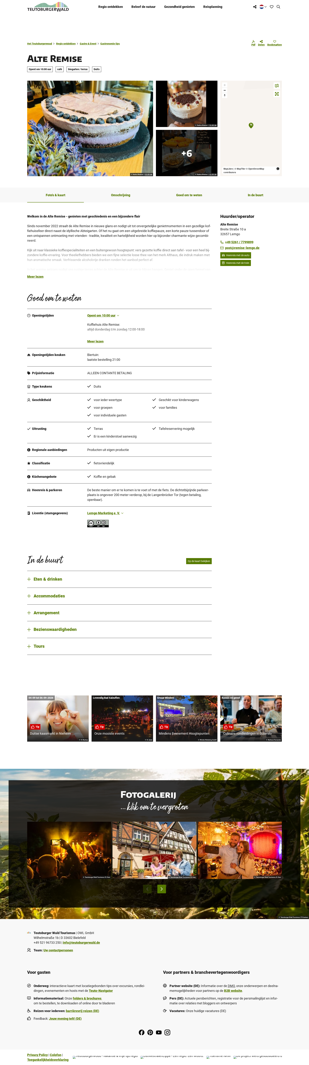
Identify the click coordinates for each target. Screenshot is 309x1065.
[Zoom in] (224, 85)
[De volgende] (161, 889)
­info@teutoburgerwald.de (81, 942)
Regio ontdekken (110, 7)
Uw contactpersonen (58, 950)
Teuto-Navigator (101, 991)
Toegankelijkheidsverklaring (47, 1060)
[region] (251, 128)
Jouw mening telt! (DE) (65, 1018)
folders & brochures (87, 998)
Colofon (55, 1055)
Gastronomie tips (110, 43)
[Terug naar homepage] (48, 7)
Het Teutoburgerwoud (39, 43)
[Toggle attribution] (278, 169)
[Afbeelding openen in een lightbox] (90, 128)
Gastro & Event (88, 43)
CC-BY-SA (148, 174)
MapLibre (228, 168)
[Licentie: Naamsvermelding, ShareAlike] (98, 526)
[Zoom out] (224, 90)
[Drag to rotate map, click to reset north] (224, 95)
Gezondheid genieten (179, 7)
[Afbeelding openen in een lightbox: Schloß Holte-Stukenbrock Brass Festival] (69, 850)
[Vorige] (147, 889)
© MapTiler (240, 168)
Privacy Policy (37, 1055)
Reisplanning (212, 7)
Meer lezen (35, 277)
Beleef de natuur (143, 7)
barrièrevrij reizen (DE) (82, 1011)
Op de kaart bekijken (199, 561)
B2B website (233, 991)
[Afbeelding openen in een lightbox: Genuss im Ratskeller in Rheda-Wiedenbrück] (154, 850)
